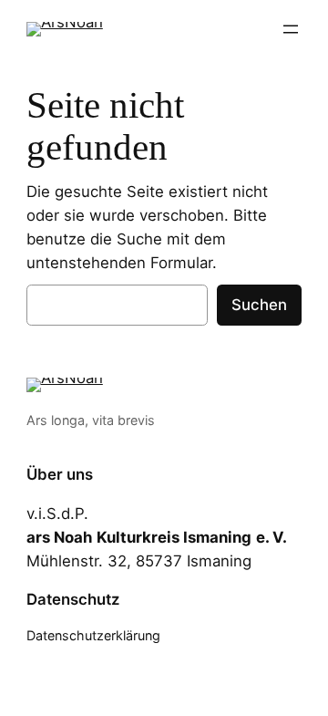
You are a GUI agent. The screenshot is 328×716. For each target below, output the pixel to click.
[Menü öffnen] (291, 29)
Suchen (259, 305)
